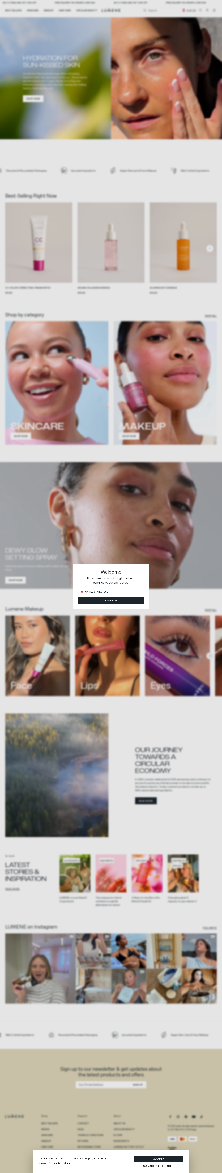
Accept (158, 1159)
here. (68, 1163)
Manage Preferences (158, 1166)
